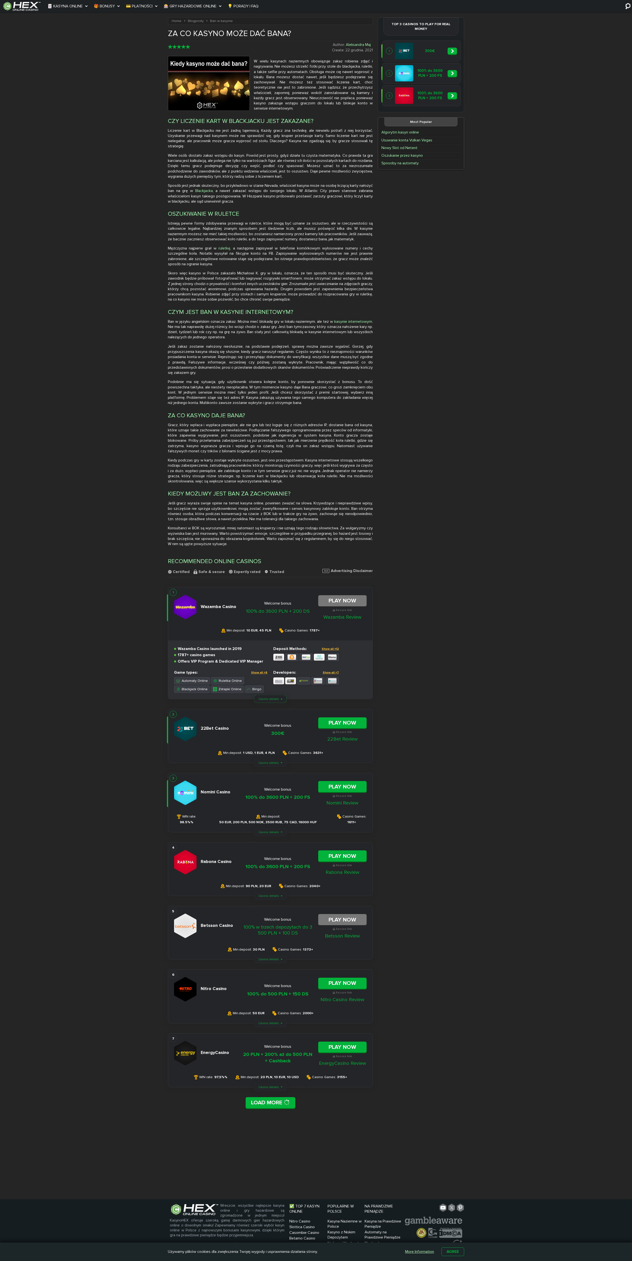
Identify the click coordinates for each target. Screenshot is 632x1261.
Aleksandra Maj (358, 44)
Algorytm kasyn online (400, 132)
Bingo (256, 689)
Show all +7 (331, 672)
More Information (419, 1251)
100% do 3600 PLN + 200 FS (277, 797)
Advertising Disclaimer (352, 571)
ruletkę (224, 248)
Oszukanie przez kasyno (402, 155)
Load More (267, 1102)
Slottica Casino (302, 1226)
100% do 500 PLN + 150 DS (277, 994)
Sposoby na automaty (400, 163)
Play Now (342, 600)
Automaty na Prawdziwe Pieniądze (382, 1235)
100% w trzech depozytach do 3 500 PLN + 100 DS (277, 930)
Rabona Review (342, 872)
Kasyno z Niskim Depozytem (341, 1235)
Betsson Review (342, 936)
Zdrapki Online (229, 689)
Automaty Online (195, 681)
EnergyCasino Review (342, 1063)
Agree (453, 1251)
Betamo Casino (302, 1238)
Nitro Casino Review (342, 1000)
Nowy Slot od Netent (399, 147)
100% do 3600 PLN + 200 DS (278, 611)
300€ (277, 733)
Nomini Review (342, 803)
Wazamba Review (342, 617)
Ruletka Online (230, 681)
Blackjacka (204, 190)
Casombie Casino (304, 1232)
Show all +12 (330, 649)
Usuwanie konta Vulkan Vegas (406, 140)
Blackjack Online (195, 689)
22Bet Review (342, 739)
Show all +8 (259, 672)
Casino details (268, 699)
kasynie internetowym (353, 321)
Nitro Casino (299, 1221)
